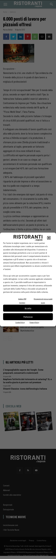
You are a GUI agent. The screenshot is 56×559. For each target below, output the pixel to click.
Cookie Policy (20, 322)
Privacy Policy (34, 322)
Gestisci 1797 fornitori (22, 301)
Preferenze (28, 316)
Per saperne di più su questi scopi (43, 301)
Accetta (28, 308)
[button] (48, 238)
